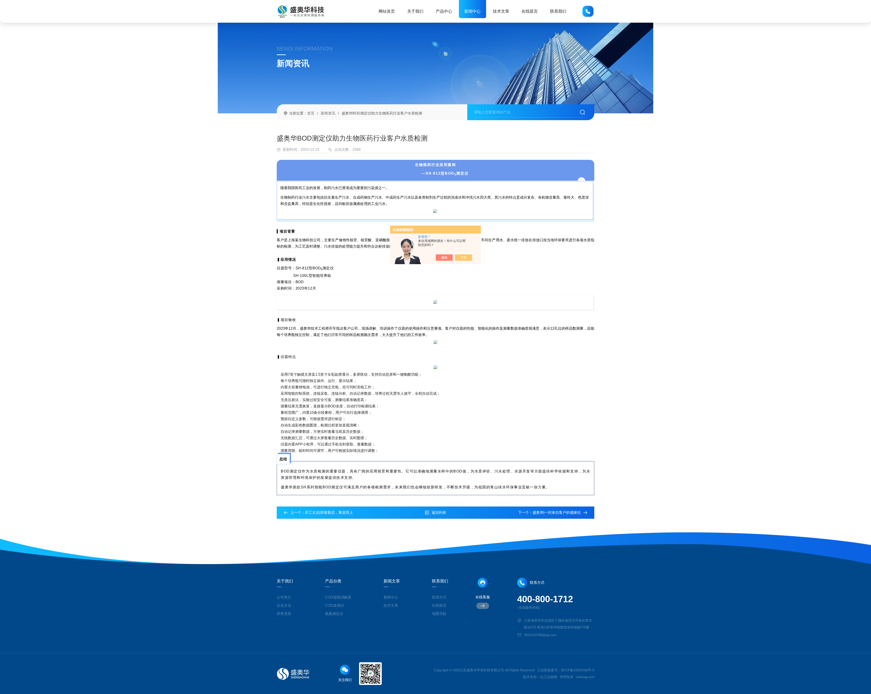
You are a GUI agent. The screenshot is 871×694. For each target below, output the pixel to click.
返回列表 (439, 512)
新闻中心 (472, 11)
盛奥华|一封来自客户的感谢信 (557, 512)
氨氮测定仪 (334, 614)
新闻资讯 (328, 113)
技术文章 (501, 11)
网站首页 (387, 11)
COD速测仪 (334, 605)
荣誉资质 (284, 614)
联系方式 (439, 597)
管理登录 (566, 677)
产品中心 (444, 11)
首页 (310, 113)
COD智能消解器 (338, 597)
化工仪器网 (548, 677)
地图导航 (439, 614)
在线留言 (529, 11)
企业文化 (284, 605)
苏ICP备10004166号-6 (577, 670)
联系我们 (558, 11)
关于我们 (415, 11)
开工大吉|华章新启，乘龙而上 (329, 512)
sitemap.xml (585, 677)
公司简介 (284, 597)
